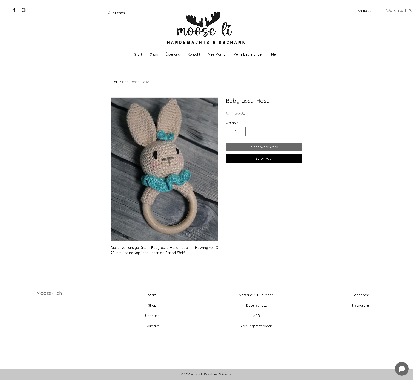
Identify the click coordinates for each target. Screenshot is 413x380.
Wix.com (225, 374)
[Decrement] (230, 131)
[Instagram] (23, 10)
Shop (152, 305)
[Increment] (242, 131)
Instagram (360, 305)
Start (115, 82)
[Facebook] (14, 10)
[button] (399, 10)
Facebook (360, 295)
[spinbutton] (236, 131)
